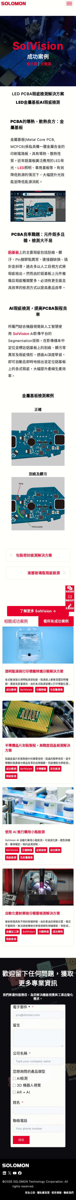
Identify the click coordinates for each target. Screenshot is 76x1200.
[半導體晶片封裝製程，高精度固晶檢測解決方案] (38, 704)
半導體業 (41, 768)
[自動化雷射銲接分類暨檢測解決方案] (38, 871)
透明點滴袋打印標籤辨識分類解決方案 (34, 671)
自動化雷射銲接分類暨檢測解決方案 (32, 913)
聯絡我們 (69, 1192)
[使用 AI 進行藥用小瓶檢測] (38, 790)
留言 (16, 1025)
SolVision (21, 334)
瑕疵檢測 (11, 776)
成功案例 (11, 689)
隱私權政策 (43, 1192)
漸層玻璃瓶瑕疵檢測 (44, 573)
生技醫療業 (56, 689)
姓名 (16, 1102)
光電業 (45, 64)
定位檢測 (55, 768)
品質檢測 (41, 849)
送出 (21, 1139)
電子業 (32, 64)
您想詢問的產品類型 (29, 1072)
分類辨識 (41, 689)
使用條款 (57, 1192)
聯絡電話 (20, 1121)
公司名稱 (20, 1053)
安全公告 (30, 1192)
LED (20, 168)
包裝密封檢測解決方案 (34, 555)
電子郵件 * (21, 1007)
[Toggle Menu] (69, 3)
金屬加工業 (12, 931)
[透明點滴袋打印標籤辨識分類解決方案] (38, 629)
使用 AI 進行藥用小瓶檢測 (25, 832)
